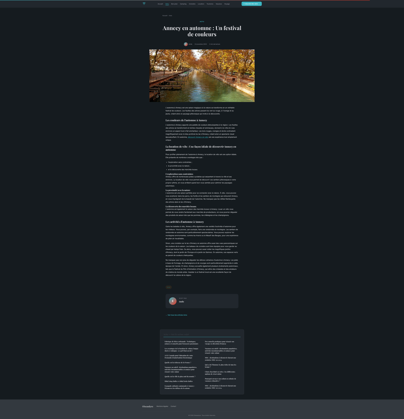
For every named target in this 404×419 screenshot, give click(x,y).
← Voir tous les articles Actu (176, 315)
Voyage (227, 4)
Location (201, 4)
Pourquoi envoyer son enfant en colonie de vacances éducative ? (220, 380)
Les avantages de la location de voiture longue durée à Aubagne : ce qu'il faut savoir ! (181, 349)
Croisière (192, 4)
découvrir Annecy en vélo (198, 137)
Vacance (219, 4)
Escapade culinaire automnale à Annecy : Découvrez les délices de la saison (180, 387)
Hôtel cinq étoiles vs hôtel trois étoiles (179, 381)
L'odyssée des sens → (252, 4)
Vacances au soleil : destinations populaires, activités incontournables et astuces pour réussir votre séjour (181, 369)
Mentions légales (162, 406)
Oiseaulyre (147, 406)
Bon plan (174, 4)
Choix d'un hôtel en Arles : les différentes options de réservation (220, 373)
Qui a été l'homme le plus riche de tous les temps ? (220, 366)
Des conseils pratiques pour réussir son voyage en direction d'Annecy (219, 342)
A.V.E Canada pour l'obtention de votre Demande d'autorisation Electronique (179, 356)
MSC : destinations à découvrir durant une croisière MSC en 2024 (220, 359)
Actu (167, 4)
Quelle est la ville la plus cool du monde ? (180, 376)
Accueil (160, 4)
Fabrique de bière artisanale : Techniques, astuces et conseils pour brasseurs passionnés (181, 342)
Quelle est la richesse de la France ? (178, 362)
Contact (173, 406)
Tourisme (210, 4)
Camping (183, 4)
